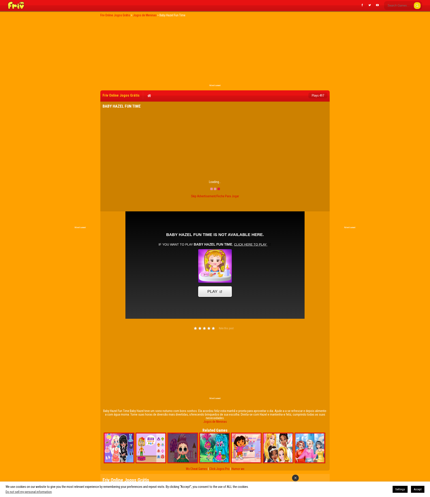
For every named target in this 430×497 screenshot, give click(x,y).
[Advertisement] (215, 52)
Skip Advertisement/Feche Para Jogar (215, 196)
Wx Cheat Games (196, 469)
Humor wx (238, 469)
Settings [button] (400, 489)
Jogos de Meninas (215, 421)
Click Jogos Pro (219, 469)
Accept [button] (418, 489)
